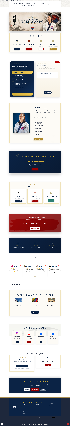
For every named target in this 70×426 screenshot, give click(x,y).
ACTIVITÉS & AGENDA (41, 63)
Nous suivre (43, 389)
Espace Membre (31, 5)
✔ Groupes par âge (42, 75)
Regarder (29, 341)
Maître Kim (37, 404)
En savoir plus (35, 168)
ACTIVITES (41, 3)
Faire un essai (29, 48)
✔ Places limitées (41, 76)
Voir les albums (35, 312)
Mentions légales (25, 424)
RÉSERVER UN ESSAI (35, 228)
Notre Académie (38, 406)
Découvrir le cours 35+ (19, 79)
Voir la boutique (53, 48)
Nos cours (17, 48)
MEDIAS (23, 5)
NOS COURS (35, 3)
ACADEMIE (20, 3)
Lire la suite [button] (38, 275)
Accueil (15, 3)
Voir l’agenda (48, 365)
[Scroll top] (68, 424)
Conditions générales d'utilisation (34, 424)
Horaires (24, 404)
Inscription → (22, 94)
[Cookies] (2, 424)
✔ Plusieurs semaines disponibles (44, 73)
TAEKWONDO (28, 3)
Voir (17, 341)
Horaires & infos (18, 200)
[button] (59, 270)
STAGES (40, 65)
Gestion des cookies (44, 424)
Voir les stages (48, 92)
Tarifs (24, 406)
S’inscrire (41, 48)
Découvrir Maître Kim (38, 139)
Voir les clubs (51, 200)
